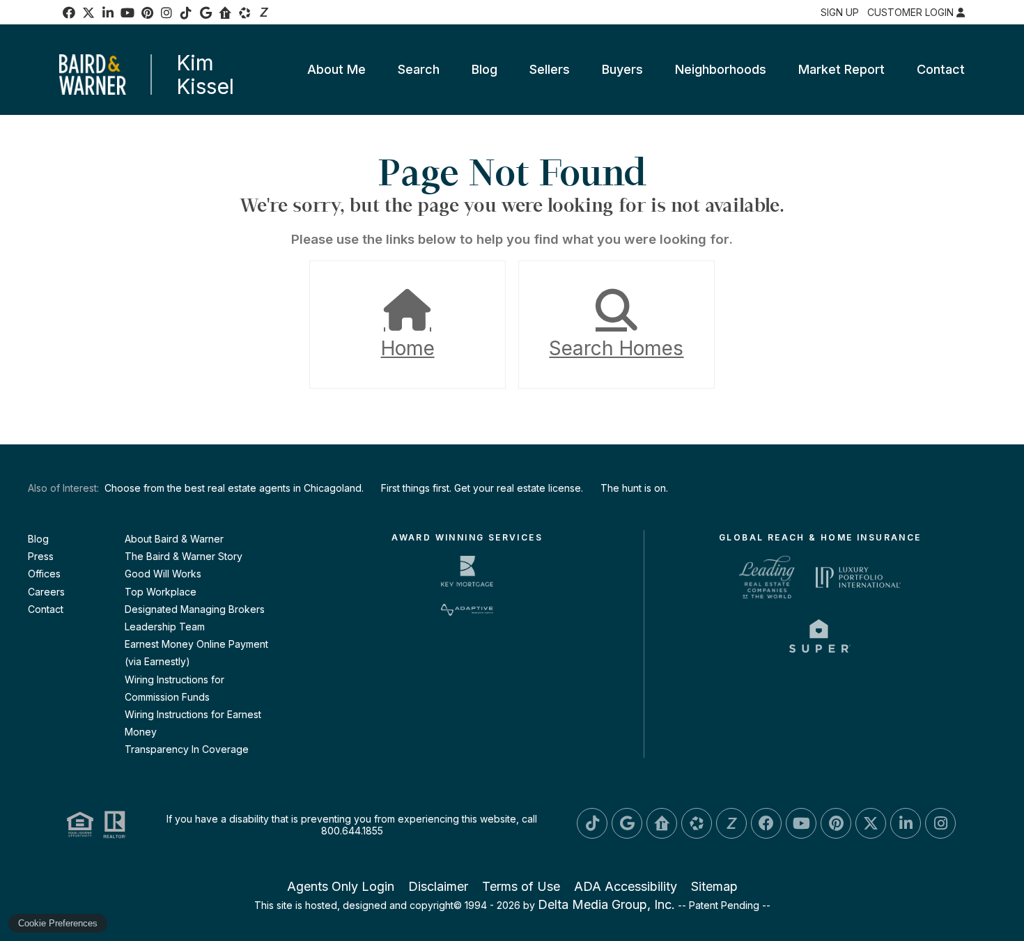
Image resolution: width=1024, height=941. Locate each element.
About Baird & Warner (174, 539)
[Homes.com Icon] (244, 13)
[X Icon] (88, 13)
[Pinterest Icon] (147, 13)
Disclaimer (438, 886)
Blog (484, 69)
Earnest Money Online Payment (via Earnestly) (196, 652)
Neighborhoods (720, 69)
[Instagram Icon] (166, 13)
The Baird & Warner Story (183, 556)
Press (41, 556)
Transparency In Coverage (187, 749)
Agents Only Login (340, 886)
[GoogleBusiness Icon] (205, 13)
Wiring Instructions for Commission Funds (174, 688)
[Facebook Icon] (69, 13)
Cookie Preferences (58, 923)
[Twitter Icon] (870, 823)
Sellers (549, 69)
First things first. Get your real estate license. (482, 488)
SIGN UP (840, 12)
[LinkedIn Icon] (108, 13)
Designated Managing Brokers (195, 609)
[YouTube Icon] (127, 13)
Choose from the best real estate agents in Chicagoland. (234, 488)
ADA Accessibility (625, 886)
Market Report (841, 69)
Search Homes (616, 348)
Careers (46, 592)
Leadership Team (165, 626)
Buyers (622, 69)
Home (408, 348)
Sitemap (714, 886)
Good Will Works (163, 574)
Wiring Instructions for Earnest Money (193, 723)
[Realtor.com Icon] (225, 13)
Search (419, 69)
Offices (44, 574)
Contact (941, 69)
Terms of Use (521, 886)
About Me (336, 69)
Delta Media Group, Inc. (606, 904)
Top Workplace (160, 592)
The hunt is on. (634, 488)
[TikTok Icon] (186, 13)
